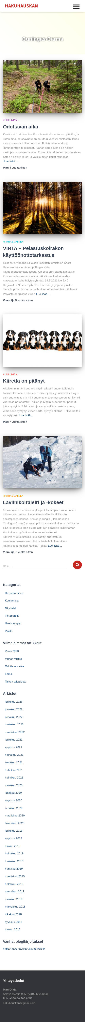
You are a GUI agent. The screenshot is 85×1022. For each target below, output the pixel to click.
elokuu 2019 (12, 846)
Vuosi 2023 (12, 651)
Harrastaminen (13, 241)
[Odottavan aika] (42, 86)
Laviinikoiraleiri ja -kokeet (33, 502)
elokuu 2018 (12, 929)
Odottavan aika (20, 126)
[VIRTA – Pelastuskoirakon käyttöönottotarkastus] (42, 208)
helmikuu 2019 (14, 883)
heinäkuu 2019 (14, 853)
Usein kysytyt (13, 623)
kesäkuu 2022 (14, 717)
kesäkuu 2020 (14, 808)
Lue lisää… (11, 161)
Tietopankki (12, 615)
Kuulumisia (10, 120)
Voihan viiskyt (13, 658)
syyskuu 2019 (13, 838)
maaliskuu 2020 (15, 815)
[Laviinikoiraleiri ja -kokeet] (42, 462)
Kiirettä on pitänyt (24, 381)
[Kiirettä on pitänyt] (42, 340)
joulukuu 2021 (14, 739)
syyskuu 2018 (13, 921)
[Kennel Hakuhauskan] (23, 5)
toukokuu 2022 (14, 724)
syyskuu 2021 (13, 747)
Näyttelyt (10, 608)
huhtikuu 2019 (14, 868)
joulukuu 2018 (14, 899)
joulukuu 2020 (14, 785)
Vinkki (8, 631)
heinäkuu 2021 (14, 754)
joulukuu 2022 (14, 709)
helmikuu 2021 (14, 777)
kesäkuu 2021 (14, 762)
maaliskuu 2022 (15, 732)
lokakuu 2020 (13, 792)
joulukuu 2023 (14, 701)
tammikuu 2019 (14, 891)
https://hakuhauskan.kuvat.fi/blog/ (24, 948)
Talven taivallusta (15, 681)
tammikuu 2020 (14, 823)
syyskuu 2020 (13, 800)
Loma (8, 673)
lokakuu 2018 (13, 914)
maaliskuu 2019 (15, 876)
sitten (18, 167)
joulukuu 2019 (14, 830)
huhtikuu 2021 (14, 770)
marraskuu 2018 (15, 906)
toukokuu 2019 (14, 861)
